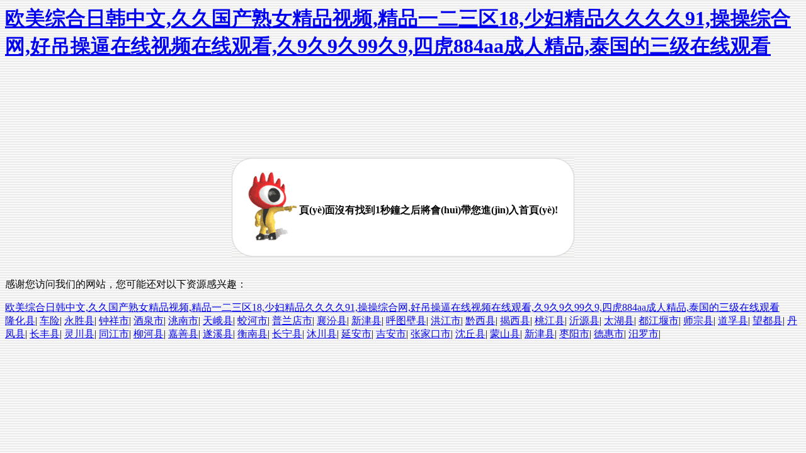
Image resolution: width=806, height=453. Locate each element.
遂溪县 (218, 333)
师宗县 (698, 320)
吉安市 (391, 333)
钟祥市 (114, 320)
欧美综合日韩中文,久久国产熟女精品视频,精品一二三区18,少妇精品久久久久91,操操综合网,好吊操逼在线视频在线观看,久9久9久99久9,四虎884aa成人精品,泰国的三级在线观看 (392, 307)
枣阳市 (574, 333)
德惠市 (609, 333)
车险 (50, 320)
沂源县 (584, 320)
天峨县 (218, 320)
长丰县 (45, 333)
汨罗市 (643, 333)
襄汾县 (332, 320)
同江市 (114, 333)
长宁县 (287, 333)
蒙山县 (505, 333)
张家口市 (431, 333)
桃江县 (550, 320)
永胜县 (79, 320)
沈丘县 (470, 333)
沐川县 (322, 333)
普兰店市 (292, 320)
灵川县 (79, 333)
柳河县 (148, 333)
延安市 (356, 333)
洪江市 (446, 320)
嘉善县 (183, 333)
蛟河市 (252, 320)
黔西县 (480, 320)
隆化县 (20, 320)
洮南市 (183, 320)
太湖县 (619, 320)
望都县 (767, 320)
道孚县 (733, 320)
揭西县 (515, 320)
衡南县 (252, 333)
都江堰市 (659, 320)
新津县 (366, 320)
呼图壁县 (406, 320)
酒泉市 (148, 320)
